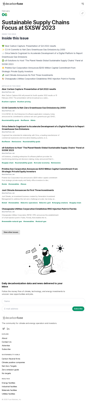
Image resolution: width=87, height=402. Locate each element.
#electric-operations (29, 203)
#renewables (13, 184)
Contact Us (6, 342)
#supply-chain (7, 163)
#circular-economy (42, 163)
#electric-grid (45, 203)
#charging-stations (60, 203)
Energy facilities (8, 383)
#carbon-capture (9, 102)
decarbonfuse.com (8, 92)
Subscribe (6, 349)
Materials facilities (9, 390)
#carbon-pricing (24, 102)
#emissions (16, 142)
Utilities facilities (8, 394)
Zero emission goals (10, 370)
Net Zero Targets (9, 366)
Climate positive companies (13, 362)
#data (33, 120)
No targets (6, 373)
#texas (23, 184)
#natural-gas (41, 221)
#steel (4, 203)
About (4, 338)
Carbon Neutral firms (11, 359)
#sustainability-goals (10, 120)
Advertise (6, 345)
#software (25, 120)
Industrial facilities (9, 386)
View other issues (11, 232)
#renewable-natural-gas (12, 221)
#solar (4, 184)
